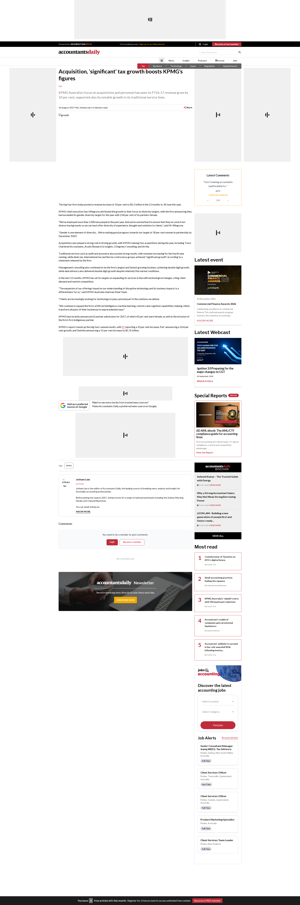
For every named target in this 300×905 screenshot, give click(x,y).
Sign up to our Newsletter (152, 44)
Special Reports (216, 395)
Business (157, 66)
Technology (176, 66)
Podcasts (202, 61)
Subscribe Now (125, 600)
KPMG (69, 465)
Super (193, 66)
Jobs (235, 61)
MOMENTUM (81, 44)
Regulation (209, 66)
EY (123, 326)
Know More (83, 511)
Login (205, 44)
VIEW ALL (218, 535)
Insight (186, 61)
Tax (143, 66)
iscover (221, 61)
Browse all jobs (230, 737)
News (171, 61)
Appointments (230, 66)
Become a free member (227, 44)
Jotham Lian (85, 107)
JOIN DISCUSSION (218, 195)
